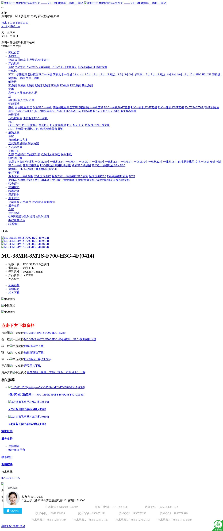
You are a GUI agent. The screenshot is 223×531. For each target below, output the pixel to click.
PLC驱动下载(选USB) (37, 359)
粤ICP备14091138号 (13, 526)
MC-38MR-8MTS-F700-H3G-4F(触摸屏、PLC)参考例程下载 (60, 339)
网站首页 (14, 52)
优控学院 (14, 446)
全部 (11, 59)
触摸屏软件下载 (34, 345)
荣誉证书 (7, 431)
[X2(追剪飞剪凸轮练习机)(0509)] (28, 401)
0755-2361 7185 (10, 477)
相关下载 (14, 292)
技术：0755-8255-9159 (14, 22)
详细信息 (14, 289)
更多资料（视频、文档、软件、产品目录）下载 (56, 372)
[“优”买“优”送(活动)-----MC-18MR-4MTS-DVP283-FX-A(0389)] (46, 387)
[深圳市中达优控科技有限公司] (111, 3)
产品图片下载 (32, 365)
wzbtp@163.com (10, 26)
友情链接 (7, 464)
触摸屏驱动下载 (34, 352)
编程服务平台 (16, 449)
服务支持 (7, 438)
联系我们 (7, 457)
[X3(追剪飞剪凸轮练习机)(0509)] (28, 416)
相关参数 (14, 285)
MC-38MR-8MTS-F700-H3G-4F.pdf (45, 332)
